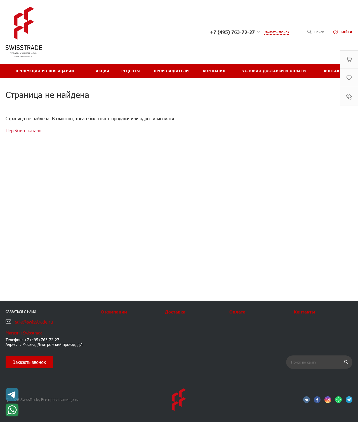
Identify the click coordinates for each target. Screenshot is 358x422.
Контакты (304, 311)
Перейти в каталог (24, 130)
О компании (114, 311)
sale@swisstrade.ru (34, 322)
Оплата (237, 311)
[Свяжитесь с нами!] (12, 394)
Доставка (175, 311)
